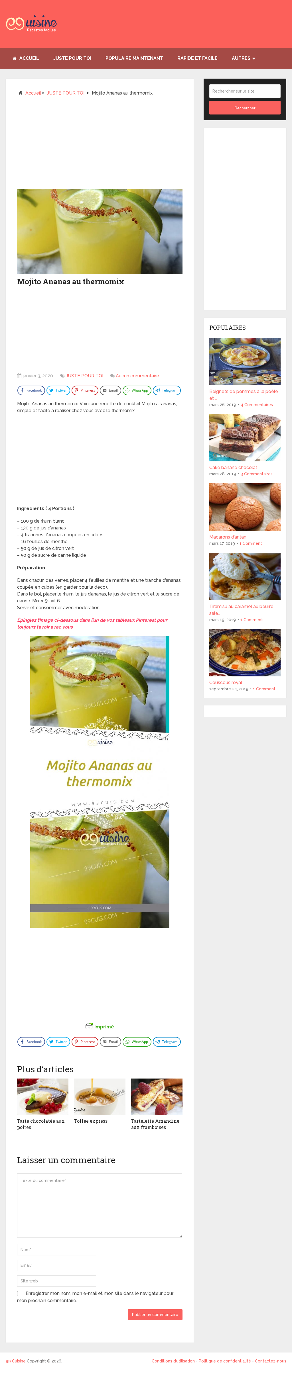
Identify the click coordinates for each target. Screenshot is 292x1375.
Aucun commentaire (137, 375)
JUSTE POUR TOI (72, 58)
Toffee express (91, 1121)
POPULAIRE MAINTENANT (134, 58)
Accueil (28, 58)
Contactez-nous (270, 1361)
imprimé (104, 1027)
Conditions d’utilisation (174, 1361)
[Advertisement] (99, 145)
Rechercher (245, 108)
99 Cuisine (16, 1361)
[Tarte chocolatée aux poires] (42, 1097)
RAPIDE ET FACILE (197, 58)
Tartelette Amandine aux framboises (155, 1124)
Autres (241, 58)
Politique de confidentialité (225, 1361)
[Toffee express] (99, 1097)
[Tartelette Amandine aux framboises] (156, 1097)
